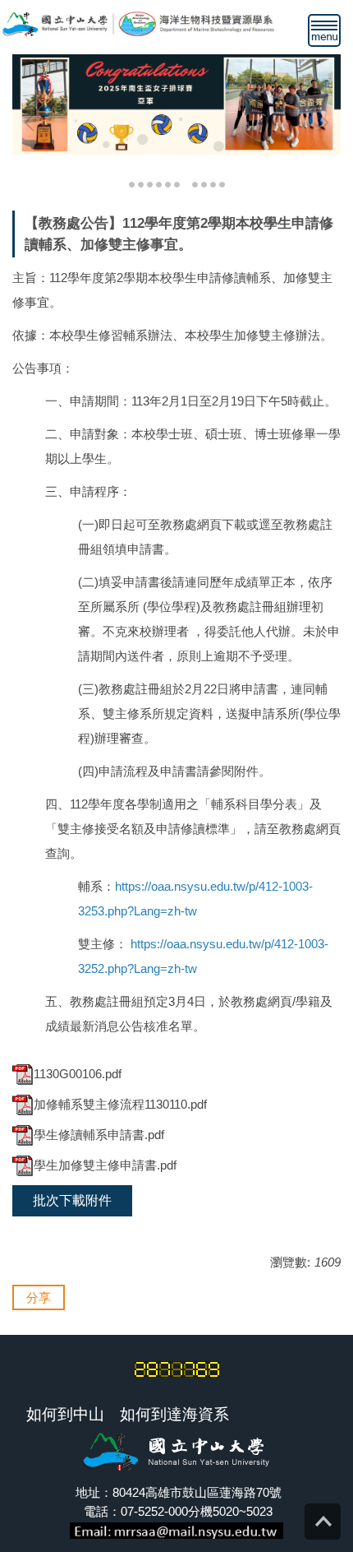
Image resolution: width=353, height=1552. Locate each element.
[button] (32, 122)
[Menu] (324, 30)
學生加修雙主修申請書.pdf (105, 1165)
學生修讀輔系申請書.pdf (99, 1135)
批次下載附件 (72, 1200)
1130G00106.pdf (77, 1074)
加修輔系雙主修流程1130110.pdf (120, 1104)
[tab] (131, 183)
